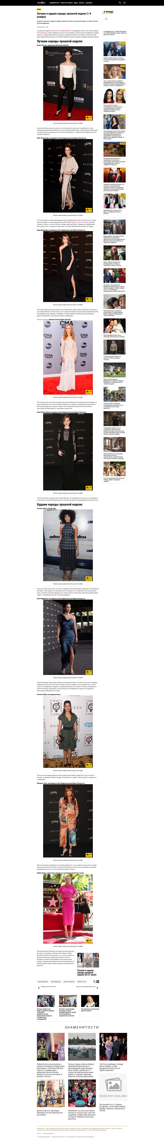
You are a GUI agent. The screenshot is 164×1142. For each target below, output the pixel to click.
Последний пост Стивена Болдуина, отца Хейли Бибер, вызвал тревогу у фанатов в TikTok (115, 32)
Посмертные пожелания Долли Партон (90, 1010)
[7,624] (115, 78)
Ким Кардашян (42, 33)
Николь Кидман (42, 319)
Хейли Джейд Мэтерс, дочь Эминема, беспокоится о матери (114, 336)
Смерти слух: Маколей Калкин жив (87, 987)
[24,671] (115, 208)
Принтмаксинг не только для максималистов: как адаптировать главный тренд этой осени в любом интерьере (114, 456)
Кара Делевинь (66, 31)
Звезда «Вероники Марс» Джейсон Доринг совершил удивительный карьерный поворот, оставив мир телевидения (45, 1014)
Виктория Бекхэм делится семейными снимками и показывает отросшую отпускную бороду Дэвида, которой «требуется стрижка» (114, 162)
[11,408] (115, 182)
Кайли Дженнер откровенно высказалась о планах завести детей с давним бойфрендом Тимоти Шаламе (113, 313)
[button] (121, 3)
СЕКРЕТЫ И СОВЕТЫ (67, 3)
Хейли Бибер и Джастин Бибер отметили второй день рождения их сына (114, 59)
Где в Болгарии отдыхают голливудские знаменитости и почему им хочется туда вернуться (113, 406)
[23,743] (115, 56)
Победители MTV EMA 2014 (47, 987)
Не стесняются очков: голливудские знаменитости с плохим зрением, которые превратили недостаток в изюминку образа (113, 108)
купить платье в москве (80, 222)
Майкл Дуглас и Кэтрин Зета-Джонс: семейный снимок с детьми (113, 211)
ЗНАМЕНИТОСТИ (54, 3)
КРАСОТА (81, 3)
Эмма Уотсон (55, 31)
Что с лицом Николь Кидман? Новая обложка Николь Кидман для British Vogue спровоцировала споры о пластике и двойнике (114, 83)
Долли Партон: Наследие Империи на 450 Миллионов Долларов (50, 1112)
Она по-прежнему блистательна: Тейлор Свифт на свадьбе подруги (114, 479)
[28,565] (115, 156)
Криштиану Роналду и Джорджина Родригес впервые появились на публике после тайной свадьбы (114, 381)
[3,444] (115, 103)
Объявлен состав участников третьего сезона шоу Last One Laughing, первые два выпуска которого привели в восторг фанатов (81, 1114)
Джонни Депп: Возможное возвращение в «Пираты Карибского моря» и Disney (112, 263)
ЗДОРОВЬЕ (89, 3)
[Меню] (124, 3)
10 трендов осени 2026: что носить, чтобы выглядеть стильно (112, 357)
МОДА (76, 3)
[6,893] (115, 129)
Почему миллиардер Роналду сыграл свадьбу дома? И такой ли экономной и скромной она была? (67, 1012)
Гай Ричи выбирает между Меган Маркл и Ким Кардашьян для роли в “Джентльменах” (111, 1067)
